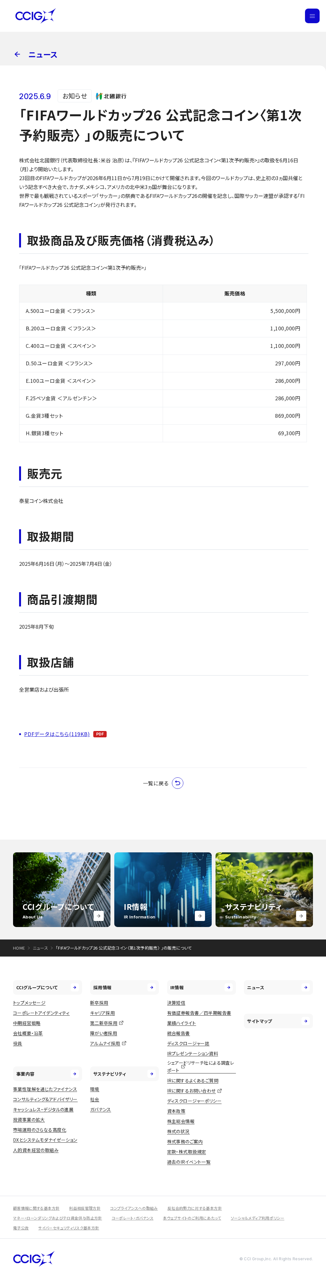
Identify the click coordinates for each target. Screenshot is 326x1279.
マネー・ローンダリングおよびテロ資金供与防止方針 (57, 1218)
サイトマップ (259, 1021)
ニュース (40, 948)
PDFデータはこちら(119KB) (57, 734)
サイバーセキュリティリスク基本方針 (68, 1227)
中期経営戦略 (27, 1023)
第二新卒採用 (104, 1023)
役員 (17, 1043)
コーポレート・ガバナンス (132, 1218)
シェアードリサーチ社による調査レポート (200, 1066)
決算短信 (176, 1002)
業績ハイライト (181, 1023)
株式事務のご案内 (185, 1141)
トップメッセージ (29, 1002)
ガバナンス (100, 1109)
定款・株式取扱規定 (186, 1151)
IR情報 (177, 987)
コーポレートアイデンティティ (41, 1013)
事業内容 (25, 1074)
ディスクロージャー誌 (188, 1043)
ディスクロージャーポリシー (194, 1101)
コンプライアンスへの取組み (134, 1208)
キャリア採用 (102, 1013)
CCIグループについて (37, 987)
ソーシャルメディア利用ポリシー (257, 1218)
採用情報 (102, 987)
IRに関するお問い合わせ (191, 1090)
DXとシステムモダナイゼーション (45, 1140)
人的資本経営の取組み (36, 1150)
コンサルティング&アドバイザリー (45, 1099)
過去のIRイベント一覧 (189, 1162)
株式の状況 (178, 1131)
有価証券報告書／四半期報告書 (199, 1013)
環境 (94, 1089)
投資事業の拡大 (29, 1119)
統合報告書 (178, 1033)
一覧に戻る (156, 783)
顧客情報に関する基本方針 (36, 1208)
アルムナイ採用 (105, 1043)
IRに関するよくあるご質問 (192, 1080)
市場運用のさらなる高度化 (39, 1130)
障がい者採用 (103, 1033)
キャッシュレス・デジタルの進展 (43, 1109)
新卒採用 (99, 1002)
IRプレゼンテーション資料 (192, 1053)
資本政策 (176, 1111)
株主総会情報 (181, 1121)
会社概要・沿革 (28, 1033)
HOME (19, 948)
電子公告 (21, 1227)
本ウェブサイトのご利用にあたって (192, 1218)
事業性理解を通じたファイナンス (45, 1089)
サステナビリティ (109, 1074)
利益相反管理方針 (85, 1208)
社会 (94, 1099)
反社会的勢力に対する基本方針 (194, 1208)
